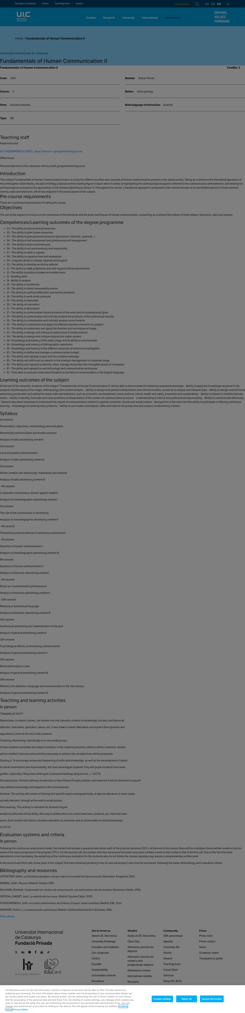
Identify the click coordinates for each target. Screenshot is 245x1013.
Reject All (187, 998)
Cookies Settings (162, 998)
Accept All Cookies (212, 998)
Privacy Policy (20, 1009)
